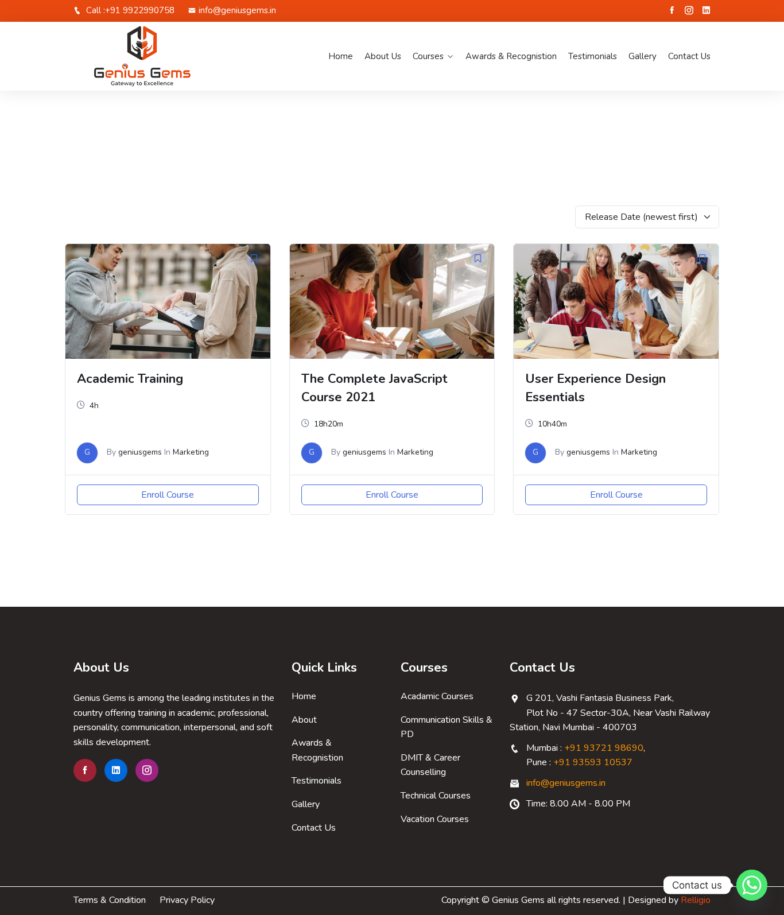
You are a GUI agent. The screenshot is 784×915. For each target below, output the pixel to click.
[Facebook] (671, 10)
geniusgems (140, 452)
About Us (382, 56)
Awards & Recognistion (511, 56)
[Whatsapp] (751, 885)
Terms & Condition (109, 900)
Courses (428, 56)
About (304, 720)
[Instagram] (689, 10)
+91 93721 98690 (603, 748)
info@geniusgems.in (237, 10)
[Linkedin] (706, 10)
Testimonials (592, 56)
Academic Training (130, 378)
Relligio (696, 900)
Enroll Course (167, 494)
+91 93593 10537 (592, 762)
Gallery (642, 56)
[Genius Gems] (146, 56)
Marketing (191, 452)
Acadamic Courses (437, 696)
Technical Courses (436, 795)
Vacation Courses (435, 819)
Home (340, 56)
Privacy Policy (187, 900)
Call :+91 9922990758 (129, 10)
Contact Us (689, 56)
